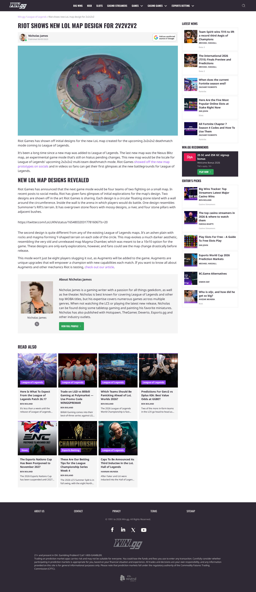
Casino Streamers (117, 5)
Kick (89, 5)
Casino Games (155, 5)
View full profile (69, 326)
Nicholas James (38, 35)
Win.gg (21, 16)
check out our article (99, 267)
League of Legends (37, 16)
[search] (244, 6)
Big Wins (78, 5)
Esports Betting (181, 5)
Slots (99, 5)
